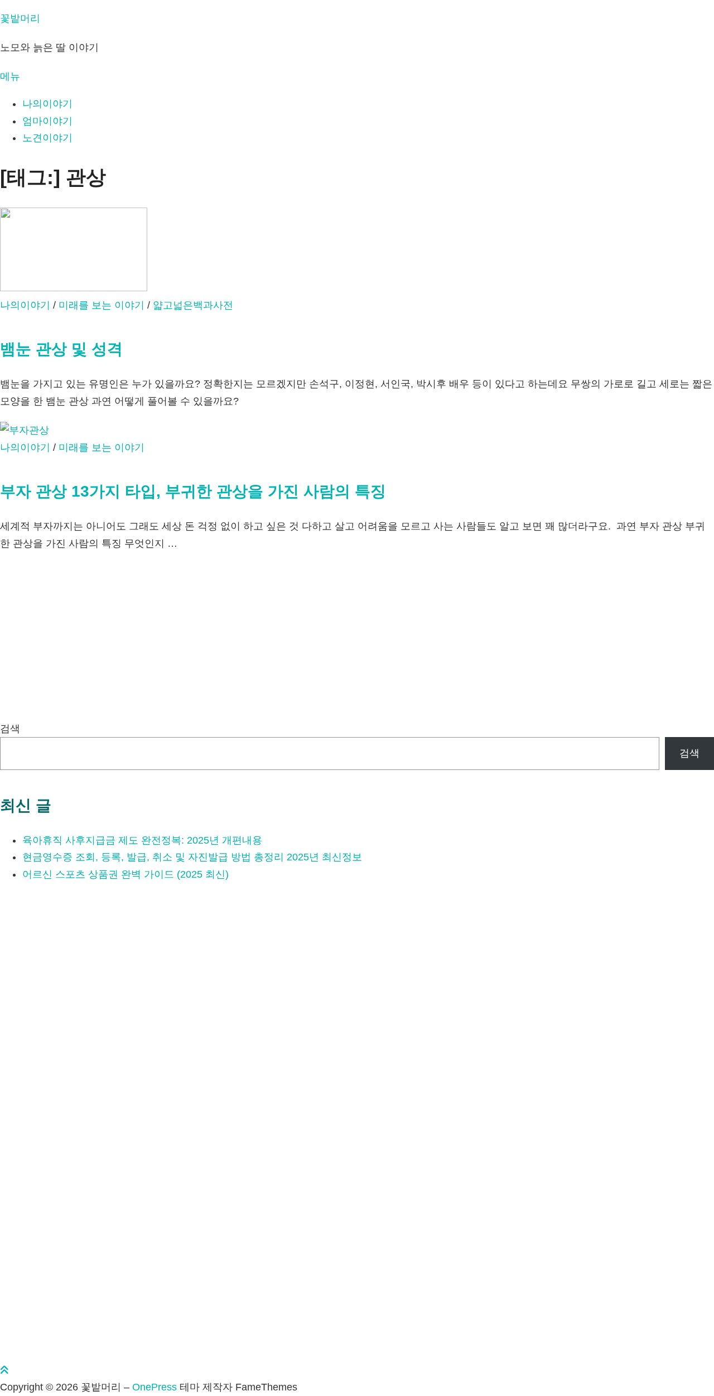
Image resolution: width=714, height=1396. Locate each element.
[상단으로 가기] (4, 1370)
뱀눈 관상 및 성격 (61, 349)
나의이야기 (47, 103)
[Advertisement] (334, 642)
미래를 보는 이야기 (101, 305)
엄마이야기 (47, 121)
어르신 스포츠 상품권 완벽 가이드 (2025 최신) (125, 874)
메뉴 (10, 76)
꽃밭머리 (20, 18)
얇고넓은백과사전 (193, 305)
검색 (10, 728)
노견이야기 (47, 137)
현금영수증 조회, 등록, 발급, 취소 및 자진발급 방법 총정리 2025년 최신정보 (192, 857)
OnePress (154, 1387)
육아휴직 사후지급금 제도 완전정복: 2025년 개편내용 (142, 840)
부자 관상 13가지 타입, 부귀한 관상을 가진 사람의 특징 (193, 491)
